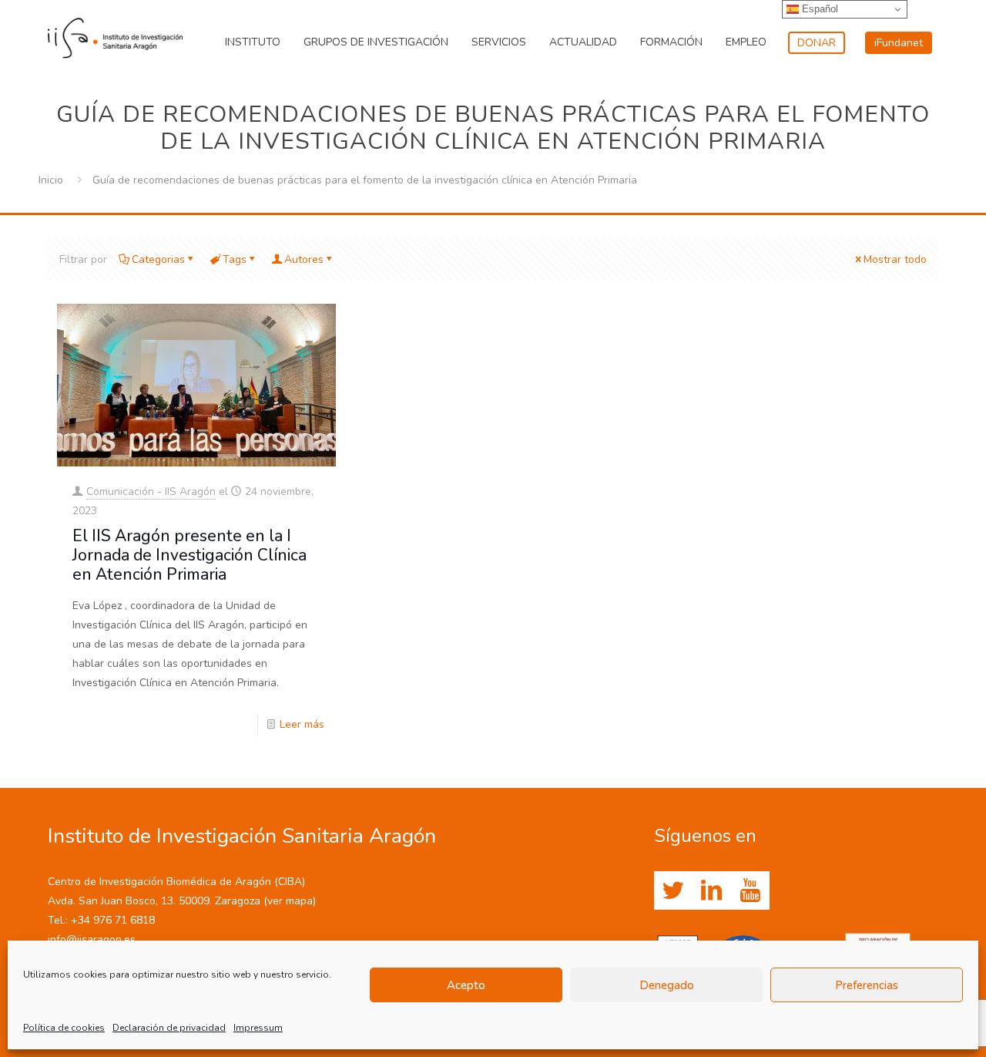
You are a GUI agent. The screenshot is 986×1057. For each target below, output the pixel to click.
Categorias (158, 259)
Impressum (258, 1028)
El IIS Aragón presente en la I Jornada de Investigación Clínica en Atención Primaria (189, 555)
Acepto (466, 985)
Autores (304, 259)
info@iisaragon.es (92, 939)
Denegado (666, 985)
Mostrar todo (895, 259)
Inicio (51, 180)
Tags (234, 259)
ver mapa (290, 901)
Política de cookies (64, 1028)
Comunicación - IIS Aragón (151, 491)
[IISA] (115, 34)
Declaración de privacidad (169, 1028)
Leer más (302, 724)
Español (818, 9)
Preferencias (866, 985)
